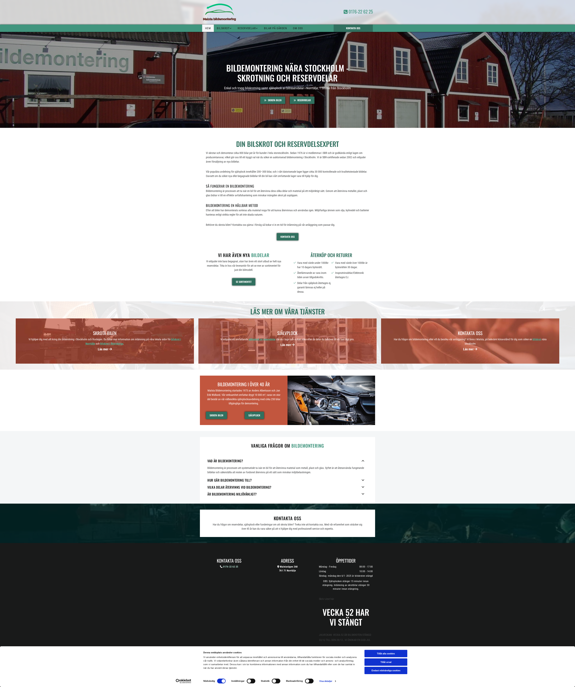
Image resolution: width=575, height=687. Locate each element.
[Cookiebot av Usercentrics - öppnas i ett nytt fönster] (183, 681)
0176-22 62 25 (358, 11)
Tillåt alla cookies (386, 653)
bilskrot (537, 339)
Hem (208, 28)
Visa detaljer (325, 681)
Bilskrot (223, 28)
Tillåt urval (385, 662)
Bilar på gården (275, 28)
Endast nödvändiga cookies (386, 670)
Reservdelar (247, 28)
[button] (353, 28)
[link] (224, 28)
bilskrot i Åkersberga (111, 343)
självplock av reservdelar (262, 339)
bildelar (260, 255)
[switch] (251, 681)
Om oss (298, 28)
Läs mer (105, 349)
